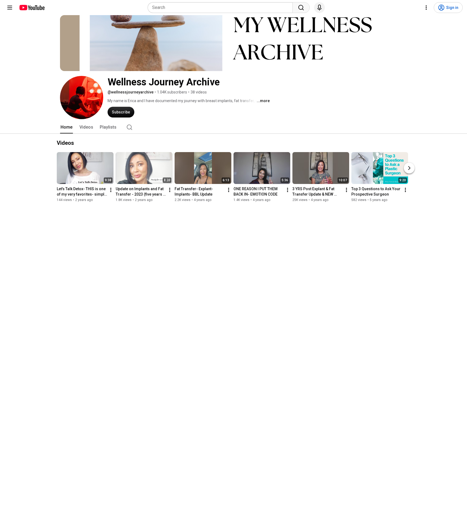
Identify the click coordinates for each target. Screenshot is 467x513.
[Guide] (9, 7)
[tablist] (233, 127)
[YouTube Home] (31, 7)
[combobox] (221, 7)
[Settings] (426, 7)
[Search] (301, 7)
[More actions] (110, 190)
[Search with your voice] (319, 7)
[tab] (66, 127)
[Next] (409, 168)
